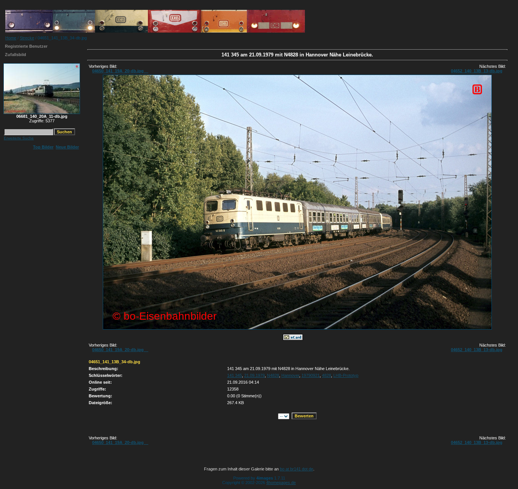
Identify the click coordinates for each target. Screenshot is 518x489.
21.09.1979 (254, 375)
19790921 (310, 375)
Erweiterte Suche (19, 138)
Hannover (290, 375)
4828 (326, 375)
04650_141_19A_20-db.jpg (120, 71)
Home (10, 38)
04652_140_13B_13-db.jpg (476, 71)
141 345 (234, 375)
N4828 (273, 375)
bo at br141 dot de (296, 469)
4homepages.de (281, 482)
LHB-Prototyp (345, 375)
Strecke (27, 38)
